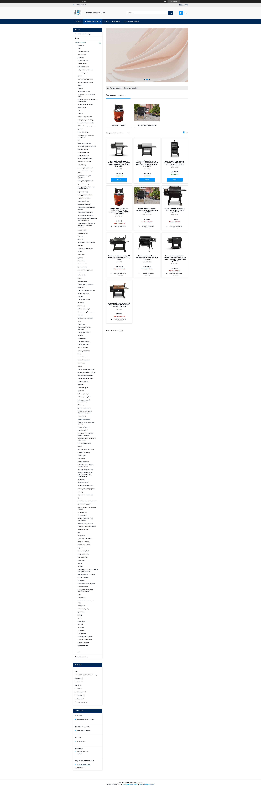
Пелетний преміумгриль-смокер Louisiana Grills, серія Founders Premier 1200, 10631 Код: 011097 (175, 258)
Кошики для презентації (85, 168)
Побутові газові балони (85, 70)
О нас (106, 21)
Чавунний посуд (83, 149)
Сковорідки (81, 621)
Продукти (81, 391)
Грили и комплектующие (83, 34)
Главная (78, 21)
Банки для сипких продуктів (86, 290)
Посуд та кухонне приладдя (87, 526)
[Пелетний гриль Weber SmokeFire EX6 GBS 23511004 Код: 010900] (147, 243)
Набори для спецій (84, 299)
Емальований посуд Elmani (86, 574)
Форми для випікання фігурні (87, 372)
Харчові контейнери (84, 341)
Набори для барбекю (84, 397)
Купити (119, 180)
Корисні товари (82, 230)
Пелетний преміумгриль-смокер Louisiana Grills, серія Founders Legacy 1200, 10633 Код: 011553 (147, 163)
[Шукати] (170, 13)
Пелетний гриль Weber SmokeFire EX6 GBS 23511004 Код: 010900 (147, 257)
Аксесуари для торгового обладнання (86, 136)
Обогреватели (82, 512)
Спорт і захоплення (84, 545)
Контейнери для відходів (85, 215)
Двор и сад (81, 612)
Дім (79, 110)
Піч (79, 140)
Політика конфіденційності (146, 784)
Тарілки (80, 251)
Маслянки (81, 303)
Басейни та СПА (83, 430)
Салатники (81, 261)
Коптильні (81, 627)
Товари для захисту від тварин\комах (85, 519)
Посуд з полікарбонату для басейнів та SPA (86, 187)
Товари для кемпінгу (84, 419)
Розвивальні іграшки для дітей (85, 601)
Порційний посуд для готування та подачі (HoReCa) (88, 570)
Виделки (80, 296)
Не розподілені (82, 515)
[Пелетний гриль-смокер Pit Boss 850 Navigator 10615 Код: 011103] (175, 196)
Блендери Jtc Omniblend (85, 195)
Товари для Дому (83, 609)
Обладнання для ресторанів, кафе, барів (87, 439)
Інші (79, 532)
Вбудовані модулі (83, 427)
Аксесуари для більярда (85, 120)
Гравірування (82, 633)
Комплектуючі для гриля (85, 523)
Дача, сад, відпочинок (85, 538)
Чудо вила (81, 384)
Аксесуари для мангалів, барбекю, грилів (85, 465)
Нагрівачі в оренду (84, 452)
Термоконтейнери (83, 201)
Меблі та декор (82, 405)
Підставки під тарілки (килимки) (84, 328)
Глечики (80, 278)
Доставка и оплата (131, 21)
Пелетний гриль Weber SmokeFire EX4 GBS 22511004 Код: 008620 (147, 210)
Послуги (80, 236)
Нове (79, 594)
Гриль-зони (81, 458)
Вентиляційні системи (84, 443)
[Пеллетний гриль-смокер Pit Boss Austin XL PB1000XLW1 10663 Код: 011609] (119, 290)
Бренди (80, 615)
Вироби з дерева (83, 577)
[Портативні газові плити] (147, 112)
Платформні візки (83, 155)
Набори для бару (83, 344)
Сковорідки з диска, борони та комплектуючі (87, 100)
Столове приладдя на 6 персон (85, 271)
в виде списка (187, 132)
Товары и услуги (91, 21)
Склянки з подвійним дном (86, 312)
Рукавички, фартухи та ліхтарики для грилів (85, 412)
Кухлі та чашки (82, 267)
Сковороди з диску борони (86, 583)
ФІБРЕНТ (80, 239)
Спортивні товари (83, 132)
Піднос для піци (83, 557)
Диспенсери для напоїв (85, 212)
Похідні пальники (118, 125)
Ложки (79, 321)
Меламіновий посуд (84, 204)
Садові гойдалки (83, 60)
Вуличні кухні (82, 416)
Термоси (80, 315)
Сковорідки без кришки (85, 636)
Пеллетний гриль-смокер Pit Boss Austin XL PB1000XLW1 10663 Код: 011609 (119, 304)
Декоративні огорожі (84, 408)
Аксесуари (81, 580)
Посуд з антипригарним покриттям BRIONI (85, 590)
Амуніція (80, 548)
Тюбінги (80, 85)
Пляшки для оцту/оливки (85, 284)
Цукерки (80, 258)
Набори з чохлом (83, 642)
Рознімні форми (83, 357)
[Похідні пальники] (119, 112)
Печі (79, 48)
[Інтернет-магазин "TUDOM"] (78, 16)
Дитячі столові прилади (85, 318)
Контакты (116, 21)
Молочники (81, 363)
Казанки (80, 649)
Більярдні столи (83, 233)
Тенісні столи (82, 54)
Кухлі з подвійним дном (85, 375)
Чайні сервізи (82, 275)
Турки (79, 498)
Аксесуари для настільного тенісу (86, 95)
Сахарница (81, 306)
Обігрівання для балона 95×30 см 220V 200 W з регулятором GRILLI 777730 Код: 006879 (119, 211)
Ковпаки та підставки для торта (86, 171)
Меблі (79, 76)
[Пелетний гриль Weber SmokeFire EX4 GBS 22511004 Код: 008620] (147, 196)
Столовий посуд (83, 586)
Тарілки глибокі (82, 264)
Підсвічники (81, 324)
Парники (80, 88)
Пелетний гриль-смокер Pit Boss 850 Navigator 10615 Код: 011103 (175, 210)
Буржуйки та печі (83, 645)
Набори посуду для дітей (86, 369)
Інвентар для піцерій (84, 161)
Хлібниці (80, 492)
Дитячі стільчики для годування (84, 176)
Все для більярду (83, 51)
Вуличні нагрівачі (83, 461)
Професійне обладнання (85, 378)
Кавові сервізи (82, 281)
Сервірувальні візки (84, 198)
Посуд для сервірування (85, 181)
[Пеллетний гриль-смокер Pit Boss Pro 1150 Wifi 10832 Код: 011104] (119, 243)
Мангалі (80, 624)
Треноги (80, 245)
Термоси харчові (83, 482)
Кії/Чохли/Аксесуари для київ (87, 126)
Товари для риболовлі (85, 116)
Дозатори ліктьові (83, 152)
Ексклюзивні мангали (84, 143)
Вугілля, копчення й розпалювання (84, 401)
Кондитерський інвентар (85, 158)
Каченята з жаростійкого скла (87, 501)
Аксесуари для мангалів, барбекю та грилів (85, 434)
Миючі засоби (82, 107)
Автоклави (81, 45)
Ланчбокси (81, 287)
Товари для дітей (83, 551)
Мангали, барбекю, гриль (86, 449)
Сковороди (81, 560)
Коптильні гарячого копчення (87, 146)
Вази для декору (83, 381)
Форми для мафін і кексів (86, 485)
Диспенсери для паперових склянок (86, 208)
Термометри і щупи (84, 91)
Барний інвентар (83, 192)
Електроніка (81, 597)
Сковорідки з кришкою (85, 639)
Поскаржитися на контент (130, 784)
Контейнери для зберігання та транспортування (87, 219)
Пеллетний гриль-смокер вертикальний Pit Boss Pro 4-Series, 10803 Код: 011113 (175, 162)
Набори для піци (83, 394)
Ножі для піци (82, 165)
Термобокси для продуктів (86, 242)
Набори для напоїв (84, 332)
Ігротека (80, 129)
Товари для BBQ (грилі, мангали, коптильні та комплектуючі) (85, 474)
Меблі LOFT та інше (84, 504)
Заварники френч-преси (85, 248)
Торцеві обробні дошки (85, 104)
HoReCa (80, 113)
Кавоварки (81, 254)
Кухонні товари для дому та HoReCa (87, 508)
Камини (80, 446)
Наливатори (81, 455)
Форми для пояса (83, 293)
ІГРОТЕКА (81, 57)
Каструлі (80, 566)
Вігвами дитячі (82, 63)
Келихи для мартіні (84, 351)
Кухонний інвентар (83, 184)
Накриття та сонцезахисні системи (86, 423)
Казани (80, 563)
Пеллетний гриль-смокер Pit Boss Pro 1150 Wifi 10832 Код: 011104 (119, 257)
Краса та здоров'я (83, 541)
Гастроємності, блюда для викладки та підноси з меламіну (86, 225)
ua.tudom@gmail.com (83, 764)
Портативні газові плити (147, 125)
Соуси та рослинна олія (85, 495)
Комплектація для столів (85, 123)
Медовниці (81, 479)
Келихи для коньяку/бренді (86, 489)
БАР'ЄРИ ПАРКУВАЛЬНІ (85, 79)
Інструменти (81, 535)
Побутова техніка (83, 67)
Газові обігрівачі (83, 73)
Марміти (80, 335)
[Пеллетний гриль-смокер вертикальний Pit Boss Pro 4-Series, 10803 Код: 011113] (175, 148)
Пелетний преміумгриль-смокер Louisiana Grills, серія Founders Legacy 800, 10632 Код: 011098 (119, 163)
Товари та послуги (116, 88)
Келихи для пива (83, 347)
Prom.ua (140, 782)
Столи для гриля (83, 387)
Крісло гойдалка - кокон (85, 82)
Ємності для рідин (83, 360)
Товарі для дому (83, 529)
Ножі (79, 354)
